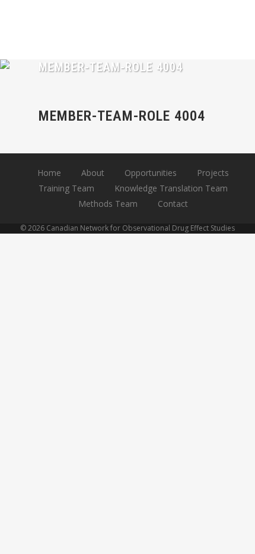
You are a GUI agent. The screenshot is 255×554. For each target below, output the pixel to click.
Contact (173, 203)
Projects (213, 172)
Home (49, 172)
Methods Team (108, 203)
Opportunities (151, 172)
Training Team (66, 188)
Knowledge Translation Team (171, 188)
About (92, 172)
